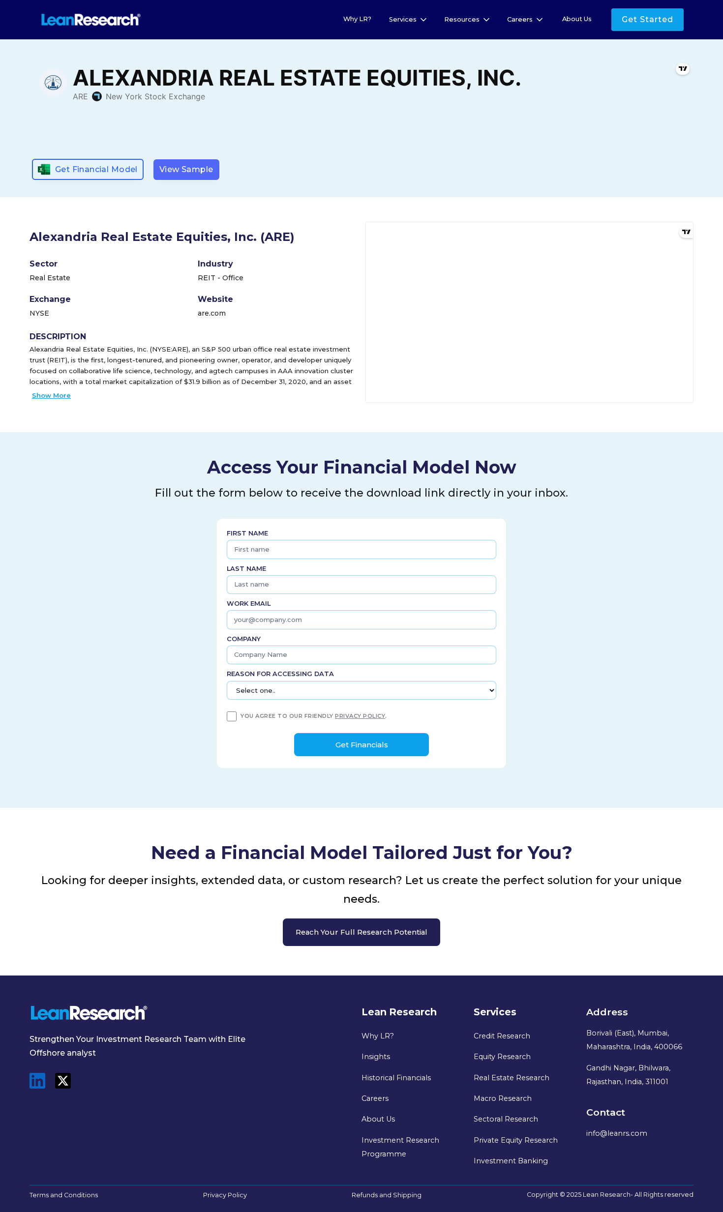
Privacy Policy (225, 1195)
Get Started (647, 19)
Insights (376, 1056)
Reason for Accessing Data (280, 674)
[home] (91, 19)
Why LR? (357, 19)
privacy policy (360, 715)
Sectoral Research (506, 1119)
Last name (246, 568)
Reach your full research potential (361, 932)
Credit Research (502, 1036)
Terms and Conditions (64, 1195)
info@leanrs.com (616, 1133)
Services (403, 19)
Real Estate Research (511, 1077)
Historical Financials (396, 1077)
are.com (212, 313)
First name (247, 533)
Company (244, 639)
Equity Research (502, 1056)
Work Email (249, 603)
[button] (408, 19)
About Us (577, 19)
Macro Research (503, 1098)
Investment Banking (511, 1160)
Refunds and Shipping (387, 1195)
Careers (375, 1098)
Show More (51, 395)
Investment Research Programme (400, 1147)
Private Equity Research (516, 1140)
